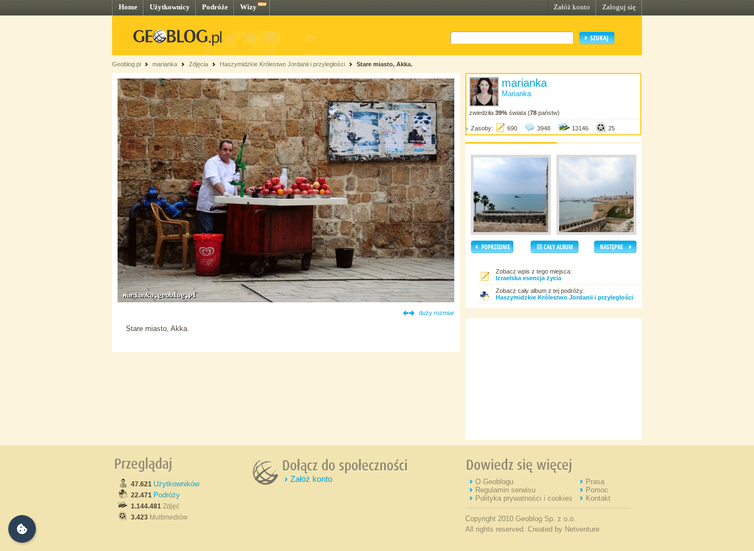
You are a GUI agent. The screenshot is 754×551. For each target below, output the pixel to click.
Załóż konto (572, 7)
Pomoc (597, 490)
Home (128, 7)
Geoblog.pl (126, 64)
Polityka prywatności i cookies (523, 498)
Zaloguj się (619, 7)
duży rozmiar (436, 312)
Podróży (166, 495)
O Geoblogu (494, 481)
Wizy (248, 7)
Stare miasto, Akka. (384, 64)
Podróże (215, 7)
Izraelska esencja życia (528, 278)
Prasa (595, 481)
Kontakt (598, 498)
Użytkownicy (170, 7)
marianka (164, 64)
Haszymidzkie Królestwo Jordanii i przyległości (282, 64)
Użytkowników (176, 484)
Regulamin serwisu (505, 490)
